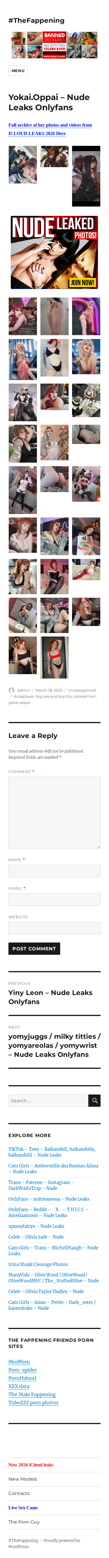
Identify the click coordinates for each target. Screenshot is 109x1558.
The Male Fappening (32, 1394)
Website (18, 916)
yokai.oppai (19, 702)
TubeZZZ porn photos (33, 1402)
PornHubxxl (22, 1378)
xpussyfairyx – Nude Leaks (36, 1226)
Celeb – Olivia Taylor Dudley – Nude (46, 1291)
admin (23, 690)
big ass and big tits (54, 696)
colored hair (84, 696)
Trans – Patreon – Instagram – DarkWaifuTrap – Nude (41, 1185)
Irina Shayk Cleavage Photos (38, 1264)
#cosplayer (24, 696)
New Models (22, 1479)
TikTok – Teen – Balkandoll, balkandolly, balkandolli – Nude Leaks (52, 1152)
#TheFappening (36, 20)
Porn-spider (22, 1370)
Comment (21, 771)
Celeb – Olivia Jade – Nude (36, 1237)
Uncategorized (82, 690)
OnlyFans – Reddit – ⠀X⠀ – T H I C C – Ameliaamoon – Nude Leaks (48, 1212)
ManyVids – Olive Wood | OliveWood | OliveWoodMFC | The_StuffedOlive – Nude (53, 1278)
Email (17, 888)
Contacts (19, 1493)
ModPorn (19, 1362)
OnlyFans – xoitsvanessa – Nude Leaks (48, 1199)
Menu (18, 70)
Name (16, 859)
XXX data (18, 1386)
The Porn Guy (24, 1522)
